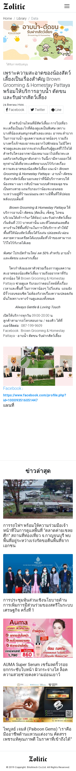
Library (22, 18)
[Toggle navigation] (67, 6)
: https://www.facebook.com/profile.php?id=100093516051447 (34, 394)
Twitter (40, 110)
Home (7, 18)
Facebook (16, 110)
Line (58, 110)
